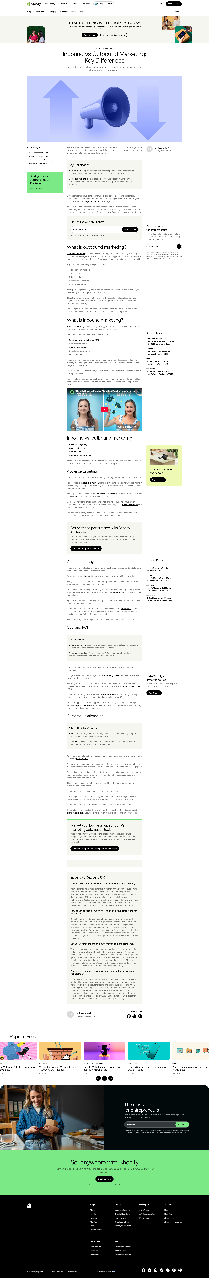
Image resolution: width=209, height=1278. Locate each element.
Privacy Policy (167, 258)
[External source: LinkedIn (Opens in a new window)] (174, 1270)
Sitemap (86, 1271)
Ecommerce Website (123, 1255)
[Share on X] (134, 1016)
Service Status (96, 1230)
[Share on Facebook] (129, 1016)
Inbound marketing (75, 326)
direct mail (126, 608)
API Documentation (147, 1214)
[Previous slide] (98, 1078)
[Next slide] (110, 1078)
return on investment (131, 686)
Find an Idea (39, 12)
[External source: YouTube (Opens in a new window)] (155, 1270)
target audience (91, 201)
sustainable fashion (90, 483)
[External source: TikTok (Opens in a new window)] (168, 1270)
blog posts (88, 576)
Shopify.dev (144, 1210)
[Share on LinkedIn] (140, 1016)
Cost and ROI (75, 452)
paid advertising (107, 694)
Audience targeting (78, 444)
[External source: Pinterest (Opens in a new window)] (180, 1270)
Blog (29, 12)
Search (176, 12)
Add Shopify (154, 693)
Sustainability (95, 1247)
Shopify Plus (169, 1218)
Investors (93, 1214)
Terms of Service (56, 1271)
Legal (92, 1226)
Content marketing (78, 347)
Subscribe (182, 1124)
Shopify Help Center (123, 1214)
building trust (82, 759)
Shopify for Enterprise (173, 1222)
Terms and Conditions (163, 1132)
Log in (160, 4)
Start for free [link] (130, 229)
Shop (166, 1210)
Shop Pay (168, 1214)
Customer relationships (80, 455)
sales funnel (118, 592)
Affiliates (93, 1222)
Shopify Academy (122, 1222)
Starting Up (52, 12)
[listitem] (104, 1058)
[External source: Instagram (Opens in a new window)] (161, 1270)
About (92, 1210)
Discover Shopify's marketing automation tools (95, 848)
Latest (73, 12)
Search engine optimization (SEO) (84, 340)
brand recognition (75, 813)
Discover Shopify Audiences (86, 548)
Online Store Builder (123, 1247)
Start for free (173, 4)
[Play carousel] (104, 1078)
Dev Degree (144, 1218)
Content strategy (77, 448)
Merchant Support (122, 1210)
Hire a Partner (120, 1218)
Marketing (64, 12)
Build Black (94, 1251)
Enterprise (86, 4)
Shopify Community (123, 1226)
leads (77, 496)
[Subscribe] (179, 246)
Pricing (75, 4)
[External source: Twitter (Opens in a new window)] (149, 1270)
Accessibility (95, 1255)
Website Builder (121, 1251)
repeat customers (83, 705)
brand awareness (130, 504)
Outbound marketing (76, 253)
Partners (93, 1218)
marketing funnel (111, 675)
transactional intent (106, 494)
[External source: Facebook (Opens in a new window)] (143, 1270)
